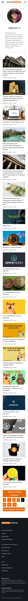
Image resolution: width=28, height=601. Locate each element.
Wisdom (10, 523)
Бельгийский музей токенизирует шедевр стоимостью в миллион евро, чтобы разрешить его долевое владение (14, 174)
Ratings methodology (7, 539)
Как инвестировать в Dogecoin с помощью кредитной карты (12, 460)
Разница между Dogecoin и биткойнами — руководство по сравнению (12, 388)
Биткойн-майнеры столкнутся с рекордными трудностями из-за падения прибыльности (13, 98)
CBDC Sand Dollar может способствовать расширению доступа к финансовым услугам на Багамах (13, 146)
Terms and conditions (7, 567)
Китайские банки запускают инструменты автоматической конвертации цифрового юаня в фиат (13, 201)
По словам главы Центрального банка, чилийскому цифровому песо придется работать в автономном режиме (14, 72)
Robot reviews (5, 550)
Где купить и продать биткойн (12, 247)
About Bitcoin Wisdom (7, 530)
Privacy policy (5, 564)
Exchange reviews (6, 553)
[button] (25, 2)
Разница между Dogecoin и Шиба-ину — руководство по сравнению (13, 436)
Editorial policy (5, 536)
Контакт (4, 533)
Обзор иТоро (7, 226)
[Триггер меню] (2, 2)
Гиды (3, 556)
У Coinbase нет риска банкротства (13, 122)
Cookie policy (5, 570)
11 (14, 504)
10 (9, 504)
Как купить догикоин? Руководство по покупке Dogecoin (14, 340)
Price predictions (6, 547)
